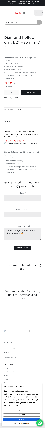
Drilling (19, 134)
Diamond (11, 109)
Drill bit (19, 109)
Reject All (22, 415)
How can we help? (22, 226)
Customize (22, 411)
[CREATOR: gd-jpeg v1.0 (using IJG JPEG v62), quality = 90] (22, 143)
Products (13, 131)
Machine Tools (9, 134)
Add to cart (31, 92)
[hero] (19, 11)
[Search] (39, 22)
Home (6, 131)
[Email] (39, 121)
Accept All (22, 419)
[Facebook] (28, 121)
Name (22, 193)
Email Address (22, 209)
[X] (31, 121)
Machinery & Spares (26, 131)
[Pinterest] (35, 121)
